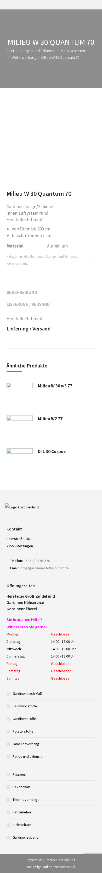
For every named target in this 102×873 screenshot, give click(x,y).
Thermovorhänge (26, 799)
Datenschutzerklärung (59, 860)
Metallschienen (73, 50)
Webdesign (34, 867)
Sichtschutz (22, 824)
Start (10, 50)
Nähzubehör (22, 812)
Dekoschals (22, 787)
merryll (71, 867)
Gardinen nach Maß (27, 693)
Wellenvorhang (24, 57)
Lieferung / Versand (28, 304)
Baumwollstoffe (25, 706)
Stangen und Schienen (37, 50)
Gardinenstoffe (24, 718)
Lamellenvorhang (26, 743)
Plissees (19, 774)
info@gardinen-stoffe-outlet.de (44, 568)
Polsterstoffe (23, 731)
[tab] (51, 290)
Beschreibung (22, 292)
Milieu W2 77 (50, 419)
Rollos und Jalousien (28, 756)
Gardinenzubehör (26, 837)
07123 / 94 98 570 (37, 560)
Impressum (34, 860)
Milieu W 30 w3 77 (55, 386)
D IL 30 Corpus (52, 451)
